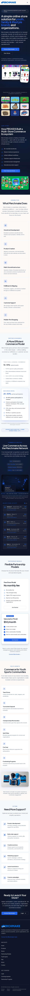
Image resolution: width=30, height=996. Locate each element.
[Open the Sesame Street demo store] (24, 74)
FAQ (2, 959)
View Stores (7, 53)
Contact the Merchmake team (9, 937)
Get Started (15, 607)
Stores (3, 951)
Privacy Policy (3, 990)
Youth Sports (4, 956)
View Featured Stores (9, 170)
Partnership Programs (6, 979)
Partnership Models (6, 954)
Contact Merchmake (9, 49)
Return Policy (8, 990)
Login (22, 913)
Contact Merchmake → (15, 654)
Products (3, 948)
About (2, 962)
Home (2, 945)
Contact (3, 965)
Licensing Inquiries (6, 976)
